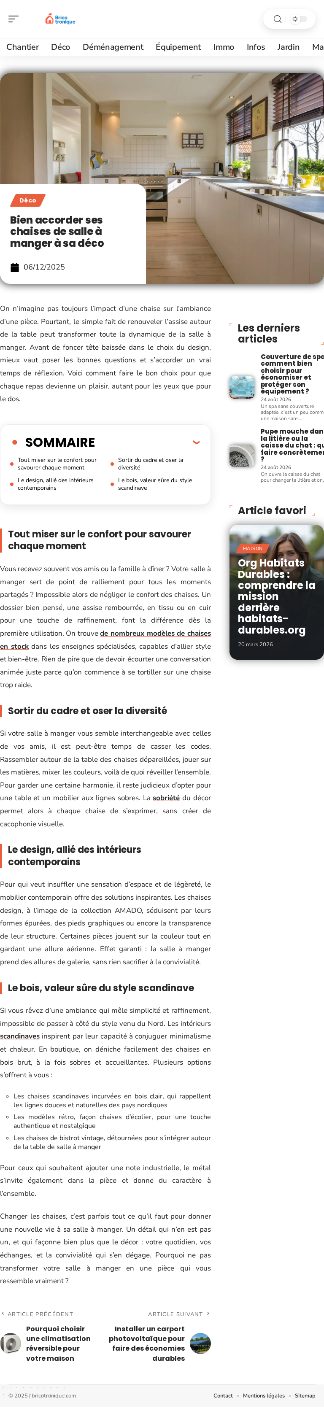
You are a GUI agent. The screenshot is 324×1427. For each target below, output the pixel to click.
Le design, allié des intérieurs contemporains (56, 484)
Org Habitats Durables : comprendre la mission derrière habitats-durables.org (277, 596)
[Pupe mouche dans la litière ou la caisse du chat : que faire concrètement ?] (242, 456)
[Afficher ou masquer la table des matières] (147, 442)
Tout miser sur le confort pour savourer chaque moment (57, 464)
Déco (27, 200)
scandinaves (20, 1036)
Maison (253, 548)
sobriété (166, 798)
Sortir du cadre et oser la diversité (150, 464)
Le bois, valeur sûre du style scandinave (155, 484)
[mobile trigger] (15, 19)
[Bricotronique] (61, 19)
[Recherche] (278, 19)
